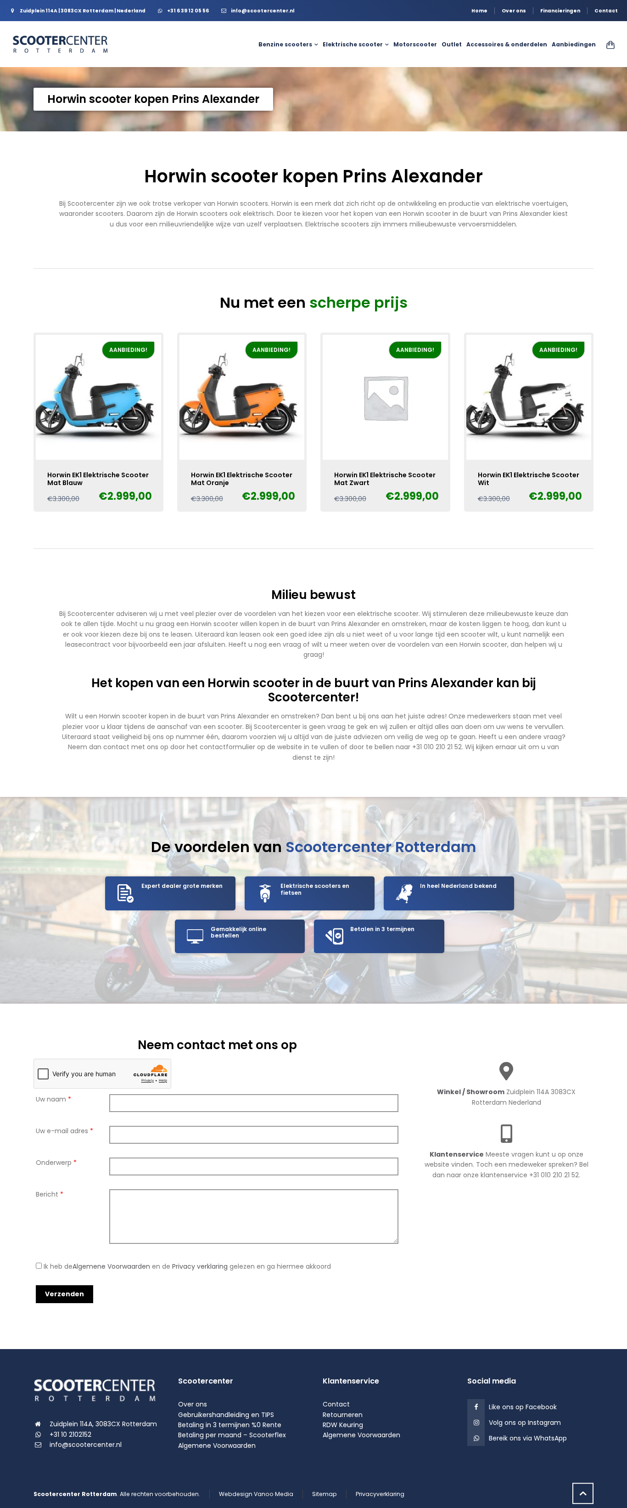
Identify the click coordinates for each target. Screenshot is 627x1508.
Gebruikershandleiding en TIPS (226, 1414)
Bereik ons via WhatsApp (528, 1438)
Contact (606, 10)
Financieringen (560, 10)
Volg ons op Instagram (525, 1422)
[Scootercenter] (64, 44)
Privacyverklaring (380, 1494)
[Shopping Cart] (609, 45)
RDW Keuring (343, 1424)
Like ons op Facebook (523, 1407)
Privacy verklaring (200, 1266)
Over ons (514, 10)
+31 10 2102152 (70, 1434)
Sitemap (324, 1494)
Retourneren (343, 1414)
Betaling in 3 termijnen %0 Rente (229, 1424)
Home (479, 10)
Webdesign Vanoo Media (256, 1494)
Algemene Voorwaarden (111, 1266)
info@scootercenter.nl (86, 1444)
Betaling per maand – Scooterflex (232, 1435)
